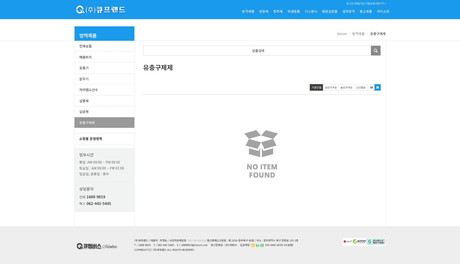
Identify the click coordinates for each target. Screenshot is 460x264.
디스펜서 (311, 11)
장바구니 (381, 3)
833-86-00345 (196, 240)
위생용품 (294, 11)
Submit (375, 50)
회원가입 (359, 3)
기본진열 (316, 87)
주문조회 (370, 3)
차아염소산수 (88, 89)
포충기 (84, 67)
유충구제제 (87, 122)
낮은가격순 (331, 87)
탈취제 (278, 11)
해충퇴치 (85, 57)
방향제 (264, 11)
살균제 (84, 111)
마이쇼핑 (383, 11)
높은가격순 (346, 87)
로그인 (349, 3)
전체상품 (85, 46)
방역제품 (248, 11)
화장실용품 (330, 11)
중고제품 (366, 11)
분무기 (84, 78)
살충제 (84, 100)
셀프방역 (348, 11)
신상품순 (361, 87)
